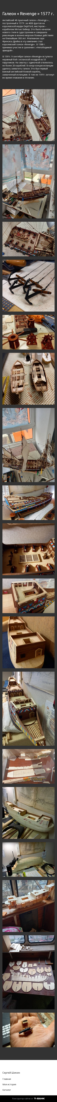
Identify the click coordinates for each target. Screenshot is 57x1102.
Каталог (6, 1089)
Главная (6, 1079)
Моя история (9, 1084)
